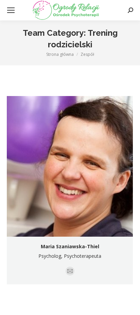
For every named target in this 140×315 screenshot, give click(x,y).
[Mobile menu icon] (11, 10)
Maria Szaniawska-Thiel (70, 246)
